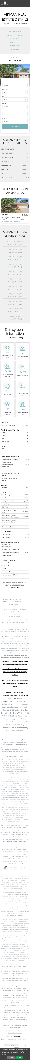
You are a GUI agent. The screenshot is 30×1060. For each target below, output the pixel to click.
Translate (16, 1047)
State (19, 1039)
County (25, 1039)
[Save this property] (26, 201)
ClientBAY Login (17, 602)
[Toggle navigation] (26, 3)
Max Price (5, 89)
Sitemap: (3, 1039)
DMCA (4, 602)
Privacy (5, 599)
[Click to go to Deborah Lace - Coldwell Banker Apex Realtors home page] (6, 3)
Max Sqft (4, 118)
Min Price (5, 82)
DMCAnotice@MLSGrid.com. (15, 915)
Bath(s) (4, 103)
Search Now (15, 127)
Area (23, 1040)
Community (17, 1040)
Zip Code (10, 1040)
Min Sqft (4, 111)
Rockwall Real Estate (12, 1039)
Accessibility (17, 599)
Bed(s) (4, 96)
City (5, 1040)
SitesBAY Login (13, 604)
